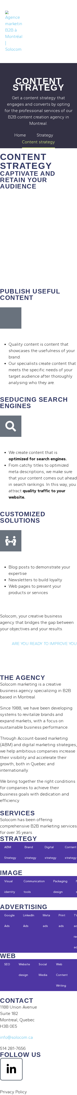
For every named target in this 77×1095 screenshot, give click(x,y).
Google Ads (9, 921)
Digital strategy (50, 852)
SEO (7, 964)
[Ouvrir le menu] (67, 31)
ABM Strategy (10, 852)
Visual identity (9, 886)
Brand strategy (30, 852)
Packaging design (60, 886)
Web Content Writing (62, 975)
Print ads (62, 921)
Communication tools (34, 886)
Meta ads (46, 921)
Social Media (43, 970)
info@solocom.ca (16, 1037)
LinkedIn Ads (28, 921)
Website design (24, 970)
